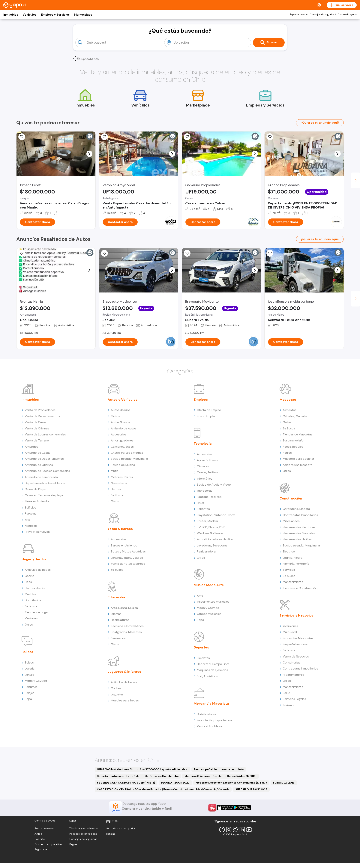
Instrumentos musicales (213, 602)
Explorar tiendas (299, 14)
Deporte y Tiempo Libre (213, 664)
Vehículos (29, 15)
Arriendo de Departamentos (44, 459)
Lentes (29, 675)
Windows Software (210, 533)
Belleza (27, 652)
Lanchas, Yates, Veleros (127, 558)
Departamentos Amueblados (45, 483)
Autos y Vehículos (122, 399)
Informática (204, 479)
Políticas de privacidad (83, 833)
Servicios (289, 570)
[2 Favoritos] (269, 253)
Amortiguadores (122, 440)
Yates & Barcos (120, 529)
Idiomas (116, 614)
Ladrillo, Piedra (292, 558)
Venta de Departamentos (42, 416)
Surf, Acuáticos (207, 676)
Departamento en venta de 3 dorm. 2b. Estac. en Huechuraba (137, 776)
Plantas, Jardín (35, 588)
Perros (287, 453)
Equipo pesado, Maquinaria (129, 459)
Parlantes (203, 509)
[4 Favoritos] (104, 136)
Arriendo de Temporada (41, 477)
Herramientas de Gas (297, 539)
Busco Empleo (206, 416)
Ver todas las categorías (121, 828)
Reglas (73, 844)
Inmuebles (10, 15)
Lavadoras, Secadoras (212, 545)
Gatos (287, 422)
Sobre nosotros (44, 828)
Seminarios (118, 638)
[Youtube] (249, 829)
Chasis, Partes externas (127, 453)
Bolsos (29, 662)
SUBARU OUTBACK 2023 (251, 789)
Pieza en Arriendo (37, 501)
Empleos (201, 399)
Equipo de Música (123, 465)
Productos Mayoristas (298, 638)
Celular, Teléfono (208, 472)
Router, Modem (207, 521)
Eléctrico (289, 551)
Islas (28, 519)
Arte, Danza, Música (124, 608)
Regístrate (40, 849)
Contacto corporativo (48, 844)
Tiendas (110, 833)
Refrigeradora (206, 551)
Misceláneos (291, 521)
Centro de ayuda (347, 14)
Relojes (29, 693)
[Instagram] (228, 829)
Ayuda (38, 833)
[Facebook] (222, 829)
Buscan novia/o (293, 440)
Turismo (288, 705)
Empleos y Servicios (55, 15)
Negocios (31, 526)
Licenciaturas (120, 620)
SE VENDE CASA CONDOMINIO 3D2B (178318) (126, 782)
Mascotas (288, 399)
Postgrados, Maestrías (126, 632)
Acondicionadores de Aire (215, 539)
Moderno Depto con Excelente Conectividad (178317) (231, 782)
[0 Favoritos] (21, 136)
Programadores (293, 675)
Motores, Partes (122, 477)
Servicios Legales (294, 699)
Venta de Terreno (37, 440)
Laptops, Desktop (209, 497)
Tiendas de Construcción (300, 588)
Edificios (30, 507)
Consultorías (291, 662)
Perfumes (31, 687)
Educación (116, 597)
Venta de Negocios (296, 656)
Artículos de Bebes (38, 570)
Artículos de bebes (124, 682)
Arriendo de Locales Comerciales (47, 471)
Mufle (114, 471)
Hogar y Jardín (34, 559)
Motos (115, 416)
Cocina (29, 576)
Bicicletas (203, 658)
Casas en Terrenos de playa (44, 495)
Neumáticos (119, 483)
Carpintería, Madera (296, 509)
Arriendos (31, 447)
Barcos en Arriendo (124, 545)
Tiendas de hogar (37, 612)
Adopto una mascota (297, 465)
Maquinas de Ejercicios (212, 670)
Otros (29, 624)
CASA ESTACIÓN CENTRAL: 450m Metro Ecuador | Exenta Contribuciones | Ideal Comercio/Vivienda (163, 789)
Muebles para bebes (125, 700)
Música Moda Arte (209, 585)
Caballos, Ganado (295, 416)
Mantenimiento (293, 582)
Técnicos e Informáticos (127, 626)
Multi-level (290, 632)
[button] (89, 154)
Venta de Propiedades (40, 410)
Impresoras (204, 491)
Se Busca (117, 495)
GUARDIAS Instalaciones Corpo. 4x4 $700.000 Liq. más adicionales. (142, 769)
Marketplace (83, 15)
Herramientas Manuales (299, 533)
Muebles (30, 594)
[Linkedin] (242, 829)
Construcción (291, 498)
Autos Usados (120, 410)
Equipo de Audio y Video (214, 485)
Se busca (31, 606)
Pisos (28, 582)
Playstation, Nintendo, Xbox (216, 515)
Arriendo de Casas (37, 453)
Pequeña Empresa (295, 644)
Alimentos (289, 410)
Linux (200, 503)
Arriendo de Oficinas (39, 465)
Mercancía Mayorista (211, 703)
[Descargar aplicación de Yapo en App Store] (225, 807)
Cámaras (203, 466)
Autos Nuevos (120, 422)
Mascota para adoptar (298, 459)
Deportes (201, 647)
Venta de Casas (35, 422)
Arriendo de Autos (123, 428)
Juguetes (117, 694)
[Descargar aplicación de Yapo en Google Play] (242, 807)
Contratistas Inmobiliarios (300, 515)
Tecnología (203, 443)
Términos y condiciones (83, 828)
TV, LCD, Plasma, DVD (211, 527)
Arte (200, 596)
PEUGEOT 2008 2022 (175, 782)
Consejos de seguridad (323, 14)
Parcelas (30, 513)
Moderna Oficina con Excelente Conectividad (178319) (220, 776)
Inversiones (290, 626)
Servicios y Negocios (297, 615)
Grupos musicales (209, 614)
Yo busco (117, 570)
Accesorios (118, 434)
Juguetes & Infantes (124, 671)
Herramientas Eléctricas (299, 527)
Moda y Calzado (36, 681)
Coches (116, 688)
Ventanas (31, 618)
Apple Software (207, 460)
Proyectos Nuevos (37, 532)
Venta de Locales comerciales (45, 434)
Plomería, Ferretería (296, 564)
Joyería (29, 668)
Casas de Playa (35, 489)
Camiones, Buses (122, 447)
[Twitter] (235, 829)
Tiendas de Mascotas (297, 434)
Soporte (39, 839)
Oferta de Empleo (209, 410)
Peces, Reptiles (293, 447)
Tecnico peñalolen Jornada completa (219, 769)
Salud (286, 693)
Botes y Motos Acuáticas (128, 551)
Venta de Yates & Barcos (128, 564)
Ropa (28, 699)
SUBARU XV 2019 (284, 782)
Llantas (116, 489)
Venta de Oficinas (37, 428)
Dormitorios (33, 600)
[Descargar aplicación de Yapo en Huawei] (212, 807)
